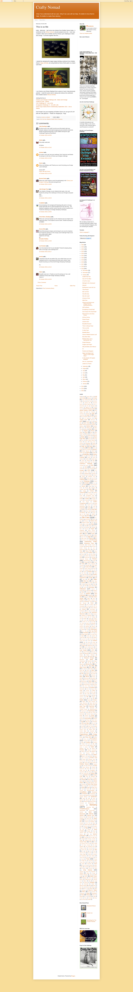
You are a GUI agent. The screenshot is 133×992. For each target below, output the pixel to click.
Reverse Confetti (90, 753)
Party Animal (92, 712)
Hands (85, 590)
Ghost (85, 574)
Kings (87, 627)
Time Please (85, 289)
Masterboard (82, 661)
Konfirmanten (93, 629)
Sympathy (95, 826)
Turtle (83, 863)
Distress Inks (93, 520)
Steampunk (82, 813)
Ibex (88, 610)
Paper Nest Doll (93, 703)
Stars (90, 812)
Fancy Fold (88, 551)
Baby (93, 423)
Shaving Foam (83, 778)
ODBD (93, 690)
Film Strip (93, 554)
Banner (82, 427)
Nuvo (88, 689)
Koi (87, 629)
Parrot (87, 712)
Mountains (93, 678)
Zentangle (90, 897)
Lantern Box (88, 637)
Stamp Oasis (92, 801)
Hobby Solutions (91, 599)
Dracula (86, 528)
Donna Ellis (42, 229)
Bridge (81, 449)
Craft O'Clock (85, 501)
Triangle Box (83, 860)
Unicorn (84, 868)
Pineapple (95, 721)
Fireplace (87, 555)
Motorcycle (86, 678)
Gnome (83, 582)
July (84, 370)
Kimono (93, 626)
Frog (82, 566)
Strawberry (82, 818)
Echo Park (83, 536)
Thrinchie (90, 848)
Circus (94, 483)
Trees (88, 859)
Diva (92, 522)
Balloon (88, 426)
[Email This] (53, 117)
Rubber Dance (54, 119)
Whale (92, 884)
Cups (88, 507)
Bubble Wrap (82, 452)
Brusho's (95, 449)
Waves (85, 880)
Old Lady (93, 692)
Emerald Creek (91, 544)
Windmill (87, 887)
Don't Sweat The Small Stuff (89, 311)
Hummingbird (92, 609)
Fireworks (93, 555)
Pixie (82, 726)
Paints (81, 700)
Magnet (81, 653)
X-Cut (86, 896)
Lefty (84, 642)
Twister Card (84, 865)
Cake (94, 455)
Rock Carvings (85, 757)
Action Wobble (85, 399)
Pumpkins (88, 742)
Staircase (86, 801)
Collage (84, 490)
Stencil (91, 813)
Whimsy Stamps (83, 885)
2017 (82, 264)
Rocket (83, 759)
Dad (85, 509)
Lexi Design (94, 643)
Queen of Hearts (84, 746)
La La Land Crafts (93, 634)
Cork (82, 494)
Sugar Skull (92, 820)
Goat (96, 582)
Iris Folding (92, 617)
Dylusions (82, 535)
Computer (95, 492)
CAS (91, 465)
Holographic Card (88, 601)
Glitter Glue (86, 581)
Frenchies (87, 565)
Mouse (81, 679)
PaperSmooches (93, 709)
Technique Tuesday (91, 838)
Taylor (88, 834)
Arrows (95, 415)
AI (90, 399)
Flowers (94, 559)
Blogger (73, 976)
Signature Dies (93, 782)
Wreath (81, 896)
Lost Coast (83, 650)
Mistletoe (87, 671)
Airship (94, 399)
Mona (81, 675)
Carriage (81, 465)
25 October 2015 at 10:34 (45, 279)
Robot (95, 756)
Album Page (89, 401)
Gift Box (95, 574)
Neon (81, 684)
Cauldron (85, 468)
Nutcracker (82, 689)
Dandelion (93, 511)
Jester (85, 618)
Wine (81, 888)
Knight (91, 627)
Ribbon (95, 754)
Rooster (89, 760)
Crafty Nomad (48, 7)
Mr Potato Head (88, 679)
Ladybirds (93, 635)
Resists (87, 751)
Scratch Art (82, 771)
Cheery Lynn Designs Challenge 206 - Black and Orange (51, 100)
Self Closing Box (85, 773)
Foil (81, 562)
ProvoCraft (85, 740)
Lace (82, 635)
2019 (82, 259)
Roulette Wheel (92, 762)
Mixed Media (94, 671)
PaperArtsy (91, 706)
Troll (88, 862)
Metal (93, 665)
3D (80, 396)
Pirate (95, 724)
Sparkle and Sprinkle (90, 795)
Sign (87, 782)
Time (94, 851)
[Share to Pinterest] (59, 117)
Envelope (81, 546)
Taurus (81, 834)
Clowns (86, 487)
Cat (86, 467)
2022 (82, 253)
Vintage (93, 873)
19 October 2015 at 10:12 (45, 267)
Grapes (81, 585)
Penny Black (88, 718)
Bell (87, 433)
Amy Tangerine (91, 412)
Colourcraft (82, 492)
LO (96, 647)
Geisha (90, 571)
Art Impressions (88, 418)
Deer (88, 515)
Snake (87, 788)
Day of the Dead (84, 514)
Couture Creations (91, 497)
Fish (81, 557)
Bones (86, 441)
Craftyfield (42, 203)
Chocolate (89, 479)
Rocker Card (93, 757)
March (84, 379)
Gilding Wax (93, 576)
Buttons (95, 454)
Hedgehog (90, 595)
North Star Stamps (86, 685)
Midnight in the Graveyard (88, 283)
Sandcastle (90, 765)
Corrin (81, 495)
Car (93, 460)
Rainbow (81, 748)
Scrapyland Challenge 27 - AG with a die (47, 105)
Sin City (84, 785)
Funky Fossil (88, 566)
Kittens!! (84, 285)
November (85, 272)
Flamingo (93, 557)
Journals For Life (85, 621)
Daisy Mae (94, 509)
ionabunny (91, 26)
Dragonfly (82, 530)
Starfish (81, 812)
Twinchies (89, 863)
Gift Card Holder (85, 576)
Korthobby (85, 632)
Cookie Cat (89, 913)
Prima (81, 737)
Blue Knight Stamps (90, 440)
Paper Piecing (84, 704)
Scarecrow (82, 768)
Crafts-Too (91, 503)
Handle (81, 590)
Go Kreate (90, 582)
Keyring (87, 626)
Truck (91, 862)
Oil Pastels (87, 692)
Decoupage (82, 515)
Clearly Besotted (93, 484)
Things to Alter (83, 848)
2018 (82, 262)
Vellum (81, 873)
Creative (89, 504)
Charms (95, 475)
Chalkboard (86, 473)
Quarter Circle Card (84, 745)
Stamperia (82, 805)
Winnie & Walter (92, 890)
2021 (82, 255)
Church (95, 481)
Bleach (89, 438)
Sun (81, 821)
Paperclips (92, 707)
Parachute (82, 712)
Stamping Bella (90, 807)
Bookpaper (88, 443)
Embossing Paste (89, 543)
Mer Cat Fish (85, 291)
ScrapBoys (92, 770)
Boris (85, 444)
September (85, 366)
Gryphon (90, 585)
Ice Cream (93, 610)
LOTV (92, 650)
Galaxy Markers (88, 568)
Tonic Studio (92, 855)
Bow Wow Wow (86, 336)
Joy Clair (93, 621)
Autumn (87, 421)
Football (86, 562)
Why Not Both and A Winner (89, 346)
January (85, 383)
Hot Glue (88, 606)
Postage (95, 734)
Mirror (93, 670)
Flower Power (85, 319)
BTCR (93, 451)
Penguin (92, 717)
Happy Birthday (44, 63)
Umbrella (87, 866)
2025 (82, 247)
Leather (88, 640)
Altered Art (88, 407)
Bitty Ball (90, 437)
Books (94, 443)
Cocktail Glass (83, 489)
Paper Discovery (83, 703)
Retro (81, 753)
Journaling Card (93, 620)
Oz (85, 698)
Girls (84, 579)
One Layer (87, 693)
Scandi (93, 767)
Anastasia (82, 413)
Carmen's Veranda (86, 463)
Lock (87, 648)
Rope (94, 760)
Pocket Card (92, 729)
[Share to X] (56, 117)
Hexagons (86, 596)
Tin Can (89, 852)
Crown (94, 506)
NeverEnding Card (87, 684)
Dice (93, 515)
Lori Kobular (42, 245)
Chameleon (93, 473)
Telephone (87, 840)
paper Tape (83, 706)
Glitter (95, 579)
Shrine (90, 781)
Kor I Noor (84, 631)
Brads (89, 447)
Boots (81, 444)
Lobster (82, 648)
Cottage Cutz (82, 497)
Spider (84, 798)
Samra (41, 163)
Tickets (95, 848)
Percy (83, 720)
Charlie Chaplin (88, 475)
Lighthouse (90, 645)
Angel (93, 413)
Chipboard (82, 479)
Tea (80, 837)
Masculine (82, 659)
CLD (41, 119)
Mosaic (93, 676)
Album (84, 401)
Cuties (94, 507)
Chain (94, 471)
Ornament (82, 695)
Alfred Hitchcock (88, 404)
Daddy (88, 509)
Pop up (93, 732)
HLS (94, 598)
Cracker (81, 500)
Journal (85, 620)
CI (81, 483)
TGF (90, 841)
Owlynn (81, 698)
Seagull (95, 771)
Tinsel (94, 852)
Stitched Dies (90, 815)
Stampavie (82, 803)
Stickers (82, 815)
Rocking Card (91, 759)
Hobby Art (82, 599)
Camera (81, 458)
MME (82, 673)
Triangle (95, 859)
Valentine (81, 871)
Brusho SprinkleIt (87, 449)
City (80, 484)
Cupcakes (82, 507)
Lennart (93, 642)
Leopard (81, 643)
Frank (83, 563)
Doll (85, 525)
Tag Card (82, 829)
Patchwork (82, 713)
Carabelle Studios (84, 462)
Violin (91, 874)
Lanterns (95, 637)
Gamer (94, 568)
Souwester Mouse (91, 905)
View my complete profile (86, 33)
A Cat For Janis (86, 281)
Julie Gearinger (43, 126)
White (90, 885)
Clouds (90, 486)
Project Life (85, 739)
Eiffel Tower (84, 538)
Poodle (87, 732)
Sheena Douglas (93, 778)
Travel (82, 859)
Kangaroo (81, 624)
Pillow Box (87, 721)
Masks (91, 659)
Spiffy (89, 798)
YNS (90, 896)
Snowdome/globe (90, 790)
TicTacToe (90, 849)
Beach (92, 430)
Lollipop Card (92, 648)
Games (81, 570)
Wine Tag (86, 888)
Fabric (88, 549)
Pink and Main (85, 723)
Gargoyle (87, 570)
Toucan (87, 857)
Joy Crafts (82, 623)
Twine (95, 863)
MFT (96, 667)
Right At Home (85, 756)
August (84, 368)
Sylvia (41, 140)
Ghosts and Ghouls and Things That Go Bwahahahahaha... (88, 304)
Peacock (86, 715)
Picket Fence (94, 720)
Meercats (82, 664)
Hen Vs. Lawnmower (87, 361)
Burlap (94, 452)
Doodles (93, 527)
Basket (85, 429)
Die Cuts (44, 119)
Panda (88, 700)
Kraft (96, 632)
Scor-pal (93, 768)
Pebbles (81, 717)
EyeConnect (82, 549)
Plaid (96, 726)
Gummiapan (91, 587)
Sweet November (88, 824)
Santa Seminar (85, 767)
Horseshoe (82, 604)
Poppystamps (84, 734)
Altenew (81, 407)
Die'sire (94, 519)
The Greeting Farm (90, 846)
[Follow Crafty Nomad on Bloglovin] (86, 239)
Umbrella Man (94, 866)
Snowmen (84, 793)
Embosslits (82, 544)
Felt (96, 552)
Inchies (89, 613)
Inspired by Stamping (86, 615)
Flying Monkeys (86, 560)
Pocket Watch (83, 731)
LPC (81, 651)
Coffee (90, 489)
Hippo (88, 598)
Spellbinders (94, 796)
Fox (90, 562)
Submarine (87, 820)
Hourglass (86, 607)
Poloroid (81, 732)
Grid (85, 585)
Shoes (85, 781)
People (95, 718)
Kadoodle (93, 623)
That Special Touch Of (84, 843)
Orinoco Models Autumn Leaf (89, 334)
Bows (91, 446)
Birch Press (83, 435)
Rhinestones (82, 754)
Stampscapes (92, 810)
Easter (95, 535)
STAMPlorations (84, 809)
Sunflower (92, 821)
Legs (89, 642)
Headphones (89, 592)
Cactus (89, 455)
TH (94, 841)
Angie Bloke (82, 415)
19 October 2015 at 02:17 (45, 251)
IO (94, 615)
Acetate (95, 398)
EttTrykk (94, 546)
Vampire (87, 871)
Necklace (85, 682)
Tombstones (84, 855)
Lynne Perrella (86, 651)
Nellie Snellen (92, 682)
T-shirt (82, 827)
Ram (88, 748)
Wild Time (84, 300)
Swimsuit (85, 826)
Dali (83, 511)
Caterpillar (93, 467)
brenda (41, 256)
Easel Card (88, 535)
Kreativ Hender (84, 634)
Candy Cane (94, 458)
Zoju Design (83, 899)
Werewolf (86, 884)
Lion (81, 647)
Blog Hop (95, 438)
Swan (94, 823)
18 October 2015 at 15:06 (45, 241)
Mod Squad (93, 673)
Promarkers (93, 739)
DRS (81, 533)
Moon (81, 676)
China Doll (93, 478)
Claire (40, 272)
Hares (89, 590)
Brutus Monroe (85, 451)
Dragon (92, 528)
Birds (82, 437)
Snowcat (81, 790)
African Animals (50, 32)
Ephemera (87, 546)
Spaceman (82, 795)
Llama (92, 647)
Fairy (81, 551)
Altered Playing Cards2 (86, 410)
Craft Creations (93, 500)
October (85, 274)
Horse (92, 603)
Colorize (92, 490)
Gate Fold (93, 570)
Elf (96, 538)
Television (93, 840)
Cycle (81, 509)
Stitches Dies (82, 816)
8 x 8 (92, 396)
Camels (88, 457)
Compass (89, 492)
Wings (91, 888)
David (94, 512)
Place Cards (90, 726)
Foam (94, 560)
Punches (95, 742)
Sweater (81, 824)
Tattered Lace (92, 832)
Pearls (92, 715)
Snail (83, 788)
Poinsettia (92, 731)
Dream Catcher (91, 530)
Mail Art (91, 653)
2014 (82, 386)
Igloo (81, 612)
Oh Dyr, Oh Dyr (86, 317)
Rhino (89, 754)
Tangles (88, 831)
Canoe (83, 460)
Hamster (93, 588)
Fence (82, 554)
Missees (81, 671)
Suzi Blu (88, 823)
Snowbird (93, 788)
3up (83, 396)
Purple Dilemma (86, 342)
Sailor (84, 765)
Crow (89, 506)
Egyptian (95, 536)
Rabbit (92, 746)
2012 (82, 390)
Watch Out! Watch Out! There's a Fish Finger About (88, 354)
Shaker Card (87, 774)
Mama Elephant (90, 654)
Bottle (89, 444)
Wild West (82, 887)
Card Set (92, 462)
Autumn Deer (85, 321)
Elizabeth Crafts (85, 539)
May (84, 375)
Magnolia (86, 653)
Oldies (81, 693)
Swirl (90, 826)
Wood (87, 893)
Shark (87, 776)
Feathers (90, 552)
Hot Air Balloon (90, 604)
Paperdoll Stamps (83, 709)
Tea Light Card (93, 837)
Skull (83, 787)
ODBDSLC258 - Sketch (42, 101)
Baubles (86, 430)
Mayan (95, 661)
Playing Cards (83, 729)
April (84, 377)
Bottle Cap (94, 444)
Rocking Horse (83, 760)
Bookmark (82, 443)
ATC (81, 421)
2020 (82, 257)
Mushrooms (83, 681)
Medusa (93, 662)
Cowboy (87, 498)
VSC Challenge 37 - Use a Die (44, 103)
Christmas (87, 481)
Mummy (95, 679)
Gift (89, 574)
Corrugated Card (90, 495)
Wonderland (82, 893)
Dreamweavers (83, 531)
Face (94, 549)
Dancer (87, 511)
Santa (95, 765)
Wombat (93, 891)
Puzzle (88, 743)
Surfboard (82, 823)
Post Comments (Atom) (48, 288)
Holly (81, 601)
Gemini (90, 573)
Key (94, 624)
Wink (96, 888)
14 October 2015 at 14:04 (45, 158)
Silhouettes (83, 784)
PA (93, 698)
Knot (96, 627)
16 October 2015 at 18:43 (45, 198)
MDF (83, 662)
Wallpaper (84, 877)
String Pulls (88, 818)
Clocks (83, 486)
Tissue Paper (83, 854)
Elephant (49, 119)
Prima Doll (88, 737)
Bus (80, 454)
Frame (95, 562)
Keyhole (81, 626)
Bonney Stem (92, 441)
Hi (83, 348)
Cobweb (93, 487)
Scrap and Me (83, 770)
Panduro (95, 700)
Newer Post (39, 285)
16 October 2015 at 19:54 (45, 211)
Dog (92, 524)
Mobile (87, 673)
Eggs (89, 536)
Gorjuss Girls (88, 584)
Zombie (89, 899)
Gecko (85, 571)
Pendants (87, 717)
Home (36, 20)
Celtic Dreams (88, 471)
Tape (94, 831)
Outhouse (82, 696)
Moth (81, 678)
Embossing (93, 540)
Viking (88, 873)
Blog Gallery (42, 20)
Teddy (81, 840)
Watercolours (88, 879)
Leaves (95, 640)
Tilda (86, 851)
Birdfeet (89, 435)
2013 (82, 388)
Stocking (89, 816)
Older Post (72, 285)
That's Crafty (94, 843)
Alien (88, 405)
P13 (89, 698)
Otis (91, 695)
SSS (81, 801)
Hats (82, 592)
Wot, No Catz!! (85, 296)
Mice (86, 668)
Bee (91, 432)
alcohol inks (87, 402)
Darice (89, 512)
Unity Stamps (87, 870)
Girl (96, 577)
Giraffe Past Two (86, 276)
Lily (95, 645)
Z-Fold (81, 897)
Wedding (92, 882)
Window (93, 887)
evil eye (93, 548)
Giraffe (90, 577)
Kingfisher (82, 627)
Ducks (92, 533)
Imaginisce (86, 612)
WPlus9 (94, 894)
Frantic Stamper (91, 563)
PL (85, 726)
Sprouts (81, 799)
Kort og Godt (93, 631)
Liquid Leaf (87, 647)
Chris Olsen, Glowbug (45, 216)
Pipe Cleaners (89, 724)
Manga (91, 656)
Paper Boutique (91, 701)
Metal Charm (83, 667)
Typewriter (91, 865)
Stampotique (82, 810)
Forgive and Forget (87, 344)
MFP (90, 667)
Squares (87, 799)
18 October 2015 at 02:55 (45, 224)
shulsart (41, 152)
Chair (81, 473)
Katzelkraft (88, 624)
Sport (94, 798)
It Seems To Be (86, 298)
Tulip (96, 862)
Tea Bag (86, 837)
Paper (83, 701)
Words (88, 894)
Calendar (82, 457)
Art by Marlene (84, 416)
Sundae (86, 821)
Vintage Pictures (83, 874)
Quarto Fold (92, 745)
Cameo (94, 457)
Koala (82, 629)
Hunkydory (82, 610)
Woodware (94, 893)
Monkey (86, 675)
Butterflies (86, 454)
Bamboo (95, 426)
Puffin (82, 742)
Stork (94, 816)
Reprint (82, 751)
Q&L (93, 743)
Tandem (89, 829)
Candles (87, 458)
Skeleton (95, 785)
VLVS (86, 876)
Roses (81, 762)
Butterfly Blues (86, 332)
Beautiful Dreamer (86, 323)
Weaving (86, 882)
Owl (87, 696)
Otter (94, 695)
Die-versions (88, 519)
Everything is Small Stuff (88, 309)
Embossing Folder (91, 541)
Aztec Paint (86, 423)
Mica (83, 668)
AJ (80, 401)
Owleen (93, 696)
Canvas (88, 460)
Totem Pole (82, 857)
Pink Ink (93, 723)
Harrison (95, 590)
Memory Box (89, 664)
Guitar (85, 587)
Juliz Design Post (43, 189)
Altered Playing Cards (89, 408)
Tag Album (93, 827)
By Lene (84, 455)
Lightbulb (84, 645)
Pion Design (82, 724)
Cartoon (86, 465)
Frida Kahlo (94, 565)
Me (88, 662)
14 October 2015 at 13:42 (45, 147)
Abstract (89, 398)
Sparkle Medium (83, 796)
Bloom (82, 440)
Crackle (86, 500)
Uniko (95, 868)
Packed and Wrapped (87, 351)
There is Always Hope (87, 326)
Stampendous (91, 803)
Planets (87, 727)
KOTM (92, 632)
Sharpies (93, 776)
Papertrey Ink (84, 710)
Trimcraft (90, 860)
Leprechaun (87, 643)
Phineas (87, 720)
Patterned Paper (89, 713)
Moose (87, 676)
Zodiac (95, 897)
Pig (82, 721)
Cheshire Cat (91, 476)
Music (90, 681)
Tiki (83, 851)
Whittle (94, 885)
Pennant (81, 718)
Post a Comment (42, 282)
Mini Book (91, 668)
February (85, 381)
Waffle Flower (93, 876)
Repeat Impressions (92, 749)
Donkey (95, 525)
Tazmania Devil (92, 835)
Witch (83, 891)
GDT (81, 571)
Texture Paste (83, 841)
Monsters (93, 675)
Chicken (82, 478)
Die (96, 515)
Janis (81, 618)
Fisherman (87, 557)
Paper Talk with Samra (44, 171)
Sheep (83, 779)
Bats (90, 429)
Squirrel (93, 799)
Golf (82, 584)
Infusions (95, 613)
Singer (89, 785)
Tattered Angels (83, 832)
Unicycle (90, 868)
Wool (82, 894)
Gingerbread (83, 577)
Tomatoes (95, 854)
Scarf (88, 768)
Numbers (92, 687)
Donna (82, 527)
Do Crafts (86, 524)
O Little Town (85, 330)
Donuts (87, 527)
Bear (86, 432)
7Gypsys (88, 396)
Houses (84, 609)
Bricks (94, 447)
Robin (91, 756)
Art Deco (92, 416)
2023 (82, 251)
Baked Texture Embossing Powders (87, 424)
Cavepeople (91, 468)
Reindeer (82, 749)
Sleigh (88, 787)
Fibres (87, 554)
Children (88, 478)
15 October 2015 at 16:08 (45, 184)
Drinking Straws (91, 531)
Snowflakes (83, 792)
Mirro (88, 670)
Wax (90, 880)
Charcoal (81, 475)
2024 (82, 249)
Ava (92, 421)
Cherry (83, 476)
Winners (84, 890)
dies (80, 520)
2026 (82, 244)
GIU (89, 579)
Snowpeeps (92, 793)
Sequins (92, 773)
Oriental (93, 693)
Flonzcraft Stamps (84, 559)
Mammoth (82, 656)
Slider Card (94, 787)
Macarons (94, 651)
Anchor (87, 413)
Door (81, 528)
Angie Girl (88, 415)
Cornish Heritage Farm (90, 494)
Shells (89, 779)
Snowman (94, 792)
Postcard (84, 735)
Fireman (81, 555)
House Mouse (94, 607)
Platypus (93, 727)
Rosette (86, 762)
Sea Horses (89, 771)
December (85, 270)
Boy (84, 447)
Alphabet (93, 405)
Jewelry (90, 618)
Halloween (83, 589)
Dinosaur (86, 520)
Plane (82, 727)
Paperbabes (82, 707)
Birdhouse (95, 435)
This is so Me (85, 328)
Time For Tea (83, 852)
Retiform (93, 751)
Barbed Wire (89, 427)
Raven (93, 748)
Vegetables (93, 871)
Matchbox (89, 661)
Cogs (96, 489)
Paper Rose (92, 704)
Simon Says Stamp (92, 784)
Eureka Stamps (83, 548)
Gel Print (83, 573)
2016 (82, 266)
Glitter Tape (94, 581)
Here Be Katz (85, 293)
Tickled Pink (83, 849)
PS (90, 740)
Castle (81, 467)
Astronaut (93, 419)
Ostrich (86, 695)
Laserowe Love (84, 639)
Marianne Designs (89, 657)
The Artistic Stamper (86, 845)
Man (86, 656)
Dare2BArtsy (82, 512)
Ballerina (81, 426)
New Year (95, 684)
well (80, 884)
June (84, 372)
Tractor (91, 857)
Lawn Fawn (82, 640)
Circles (87, 483)
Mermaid (86, 665)
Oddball (81, 692)
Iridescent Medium (83, 617)
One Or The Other (86, 278)
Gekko (95, 571)
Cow (81, 498)
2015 (82, 268)
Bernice (91, 433)
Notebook (86, 687)
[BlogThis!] (55, 117)
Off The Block (85, 307)
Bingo (96, 433)
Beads (81, 432)
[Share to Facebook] (57, 117)
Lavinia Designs (92, 639)
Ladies (88, 635)
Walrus (90, 877)
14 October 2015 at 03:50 (45, 135)
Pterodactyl (94, 740)
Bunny (88, 452)
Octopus (87, 690)
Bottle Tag (84, 446)
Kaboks (87, 623)
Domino (90, 525)
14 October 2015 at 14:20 (45, 173)
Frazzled (81, 565)
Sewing (81, 774)
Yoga (94, 896)
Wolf (89, 891)
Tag (86, 828)
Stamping (60, 119)
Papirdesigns (91, 710)
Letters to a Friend (86, 363)
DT (86, 533)
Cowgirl (93, 498)
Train (96, 857)
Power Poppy (91, 735)
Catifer (81, 468)
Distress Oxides (85, 522)
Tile (90, 851)
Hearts (88, 593)
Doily (81, 525)
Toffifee (89, 854)
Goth (94, 584)
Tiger (95, 849)
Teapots (83, 838)
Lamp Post (82, 637)
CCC (88, 470)
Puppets (83, 743)
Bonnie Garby (42, 178)
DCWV (93, 514)
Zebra (85, 897)
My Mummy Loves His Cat (88, 287)
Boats (81, 441)
